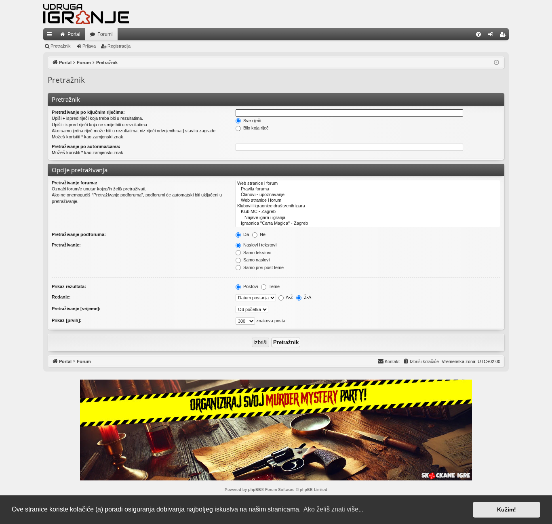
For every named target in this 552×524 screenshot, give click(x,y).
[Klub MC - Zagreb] (367, 212)
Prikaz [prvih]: (67, 320)
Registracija (119, 46)
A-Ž (289, 297)
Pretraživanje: (66, 244)
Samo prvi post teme (263, 267)
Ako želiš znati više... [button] (333, 509)
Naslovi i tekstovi (259, 244)
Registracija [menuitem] (504, 35)
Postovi (250, 286)
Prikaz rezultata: (69, 286)
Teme (274, 286)
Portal (73, 34)
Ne (262, 234)
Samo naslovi (256, 259)
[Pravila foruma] (367, 189)
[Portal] (86, 14)
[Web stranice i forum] (367, 183)
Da (245, 234)
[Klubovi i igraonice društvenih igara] (367, 206)
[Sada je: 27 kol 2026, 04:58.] (496, 62)
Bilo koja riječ (255, 127)
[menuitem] (478, 34)
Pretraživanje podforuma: (79, 234)
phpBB (254, 489)
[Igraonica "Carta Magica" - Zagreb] (367, 223)
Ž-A (307, 297)
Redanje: (61, 296)
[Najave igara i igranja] (367, 218)
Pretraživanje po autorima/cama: (86, 146)
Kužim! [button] (506, 509)
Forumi (105, 34)
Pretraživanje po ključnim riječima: (88, 112)
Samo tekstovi (256, 252)
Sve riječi (251, 120)
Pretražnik (61, 46)
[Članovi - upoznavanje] (367, 195)
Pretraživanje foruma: (74, 182)
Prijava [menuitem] (492, 35)
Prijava (89, 46)
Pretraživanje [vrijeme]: (76, 308)
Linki (50, 35)
